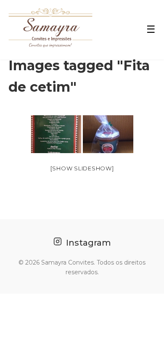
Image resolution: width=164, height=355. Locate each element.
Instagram (87, 243)
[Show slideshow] (82, 168)
